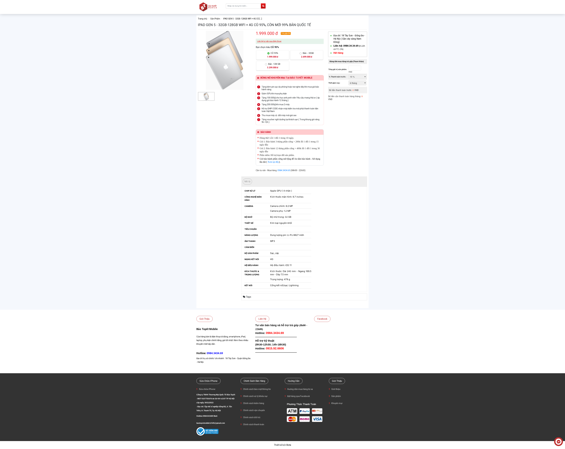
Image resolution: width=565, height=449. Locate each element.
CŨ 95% (272, 55)
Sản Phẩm (215, 19)
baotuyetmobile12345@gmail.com (210, 423)
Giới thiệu (335, 389)
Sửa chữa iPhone (207, 389)
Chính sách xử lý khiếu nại (255, 396)
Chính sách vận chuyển (254, 410)
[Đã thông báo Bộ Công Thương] (207, 431)
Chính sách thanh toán (253, 424)
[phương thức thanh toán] (304, 415)
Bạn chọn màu (267, 47)
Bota (288, 445)
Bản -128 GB (273, 66)
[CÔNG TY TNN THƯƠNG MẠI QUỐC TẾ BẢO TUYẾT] (208, 6)
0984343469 (208, 416)
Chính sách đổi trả (251, 417)
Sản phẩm (336, 396)
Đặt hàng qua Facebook (298, 396)
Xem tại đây (273, 162)
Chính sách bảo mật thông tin (257, 389)
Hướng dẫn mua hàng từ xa (300, 389)
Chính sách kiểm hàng (253, 403)
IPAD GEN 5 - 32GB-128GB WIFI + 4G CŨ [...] (242, 19)
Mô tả (247, 181)
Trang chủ (202, 19)
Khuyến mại (337, 403)
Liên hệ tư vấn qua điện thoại (269, 41)
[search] (263, 6)
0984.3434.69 (283, 170)
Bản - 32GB (307, 55)
